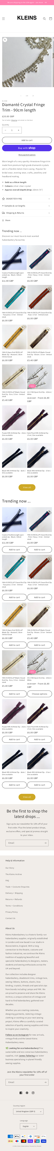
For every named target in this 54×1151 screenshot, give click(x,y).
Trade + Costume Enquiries (17, 887)
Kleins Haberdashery (23, 1146)
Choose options (39, 694)
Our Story (10, 868)
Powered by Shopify (35, 1146)
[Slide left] (21, 96)
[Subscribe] (45, 843)
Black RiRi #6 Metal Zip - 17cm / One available (39, 472)
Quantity (5, 125)
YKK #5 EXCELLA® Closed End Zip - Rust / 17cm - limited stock (39, 314)
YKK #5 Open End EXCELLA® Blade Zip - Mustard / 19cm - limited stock (12, 354)
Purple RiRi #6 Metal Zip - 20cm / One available (14, 434)
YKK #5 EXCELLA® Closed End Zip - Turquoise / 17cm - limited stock (14, 315)
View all (27, 487)
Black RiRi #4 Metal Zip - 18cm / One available (14, 472)
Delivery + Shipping (14, 893)
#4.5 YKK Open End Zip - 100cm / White (39, 393)
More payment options (27, 155)
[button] (3, 19)
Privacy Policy (12, 912)
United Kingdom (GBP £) (25, 1111)
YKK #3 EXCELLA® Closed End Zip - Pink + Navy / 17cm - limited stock (39, 275)
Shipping (14, 120)
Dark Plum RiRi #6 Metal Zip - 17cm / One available (38, 434)
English (26, 1126)
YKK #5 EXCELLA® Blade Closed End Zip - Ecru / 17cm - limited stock (13, 394)
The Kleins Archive (14, 874)
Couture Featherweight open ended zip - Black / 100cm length (13, 275)
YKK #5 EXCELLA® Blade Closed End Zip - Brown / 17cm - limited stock (39, 354)
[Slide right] (33, 96)
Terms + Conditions (14, 905)
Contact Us (10, 918)
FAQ (7, 880)
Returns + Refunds (14, 899)
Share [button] (7, 220)
